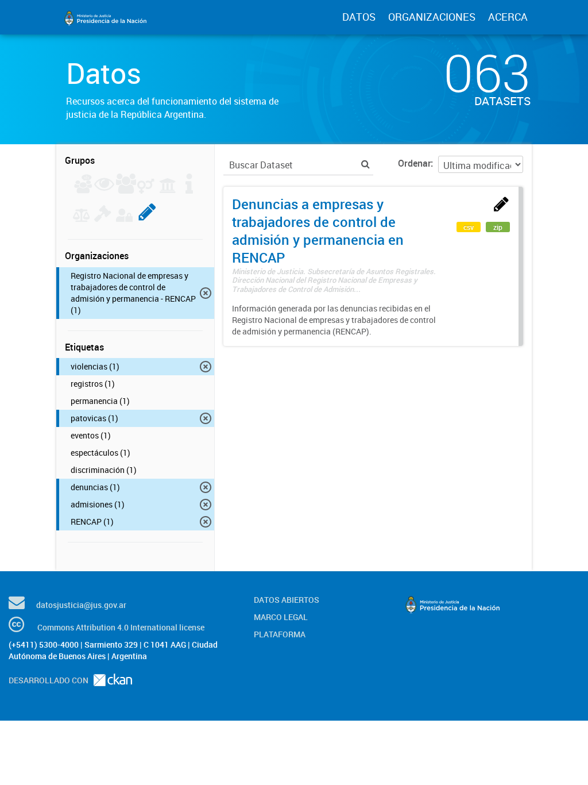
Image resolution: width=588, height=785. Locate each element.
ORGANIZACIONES (431, 17)
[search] (365, 164)
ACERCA (508, 17)
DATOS (359, 17)
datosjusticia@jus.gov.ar (81, 604)
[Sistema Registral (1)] (147, 218)
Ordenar (414, 163)
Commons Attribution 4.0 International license (120, 627)
